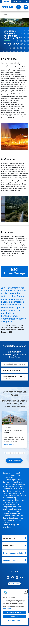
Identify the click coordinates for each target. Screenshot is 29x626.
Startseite (4, 14)
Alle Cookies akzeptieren (14, 612)
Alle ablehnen (14, 616)
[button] (18, 7)
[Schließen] (25, 591)
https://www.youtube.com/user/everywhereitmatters (21, 577)
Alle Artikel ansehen (14, 460)
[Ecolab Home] (6, 7)
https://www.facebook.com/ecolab (12, 577)
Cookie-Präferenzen (14, 583)
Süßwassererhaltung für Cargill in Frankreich (13, 377)
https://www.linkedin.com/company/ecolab (8, 577)
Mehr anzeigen (8, 444)
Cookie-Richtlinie (7, 608)
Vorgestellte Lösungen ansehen (13, 364)
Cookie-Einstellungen (14, 620)
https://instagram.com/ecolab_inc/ (17, 577)
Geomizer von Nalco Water (11, 370)
